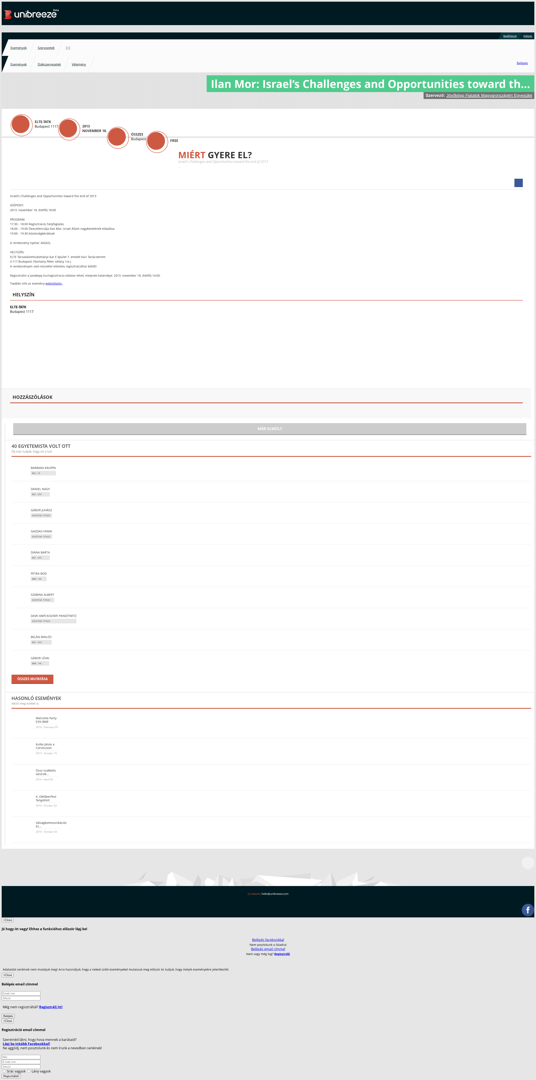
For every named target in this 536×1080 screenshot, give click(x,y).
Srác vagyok (16, 1071)
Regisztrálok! (11, 1076)
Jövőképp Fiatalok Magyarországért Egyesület (489, 95)
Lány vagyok (41, 1071)
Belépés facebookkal (268, 939)
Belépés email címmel (268, 949)
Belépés (8, 1016)
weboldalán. (54, 283)
